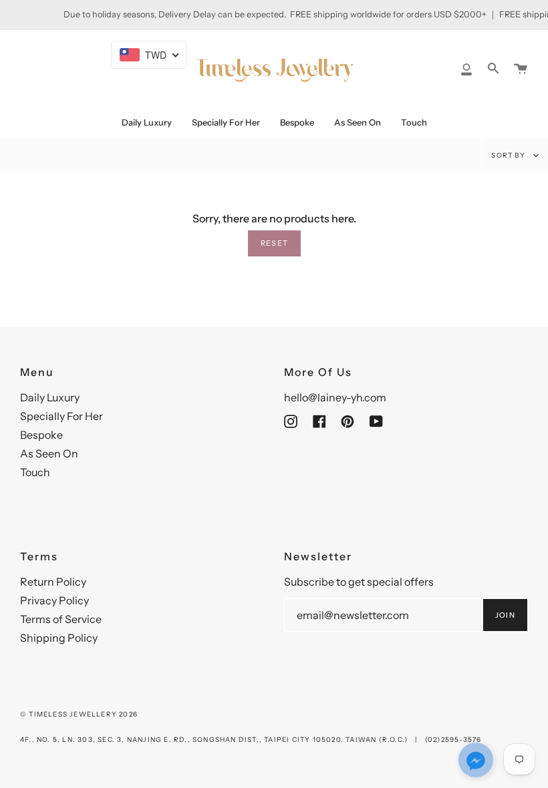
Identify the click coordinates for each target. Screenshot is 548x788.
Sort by (509, 155)
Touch (35, 472)
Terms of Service (61, 619)
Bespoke (41, 434)
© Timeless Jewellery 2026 (79, 714)
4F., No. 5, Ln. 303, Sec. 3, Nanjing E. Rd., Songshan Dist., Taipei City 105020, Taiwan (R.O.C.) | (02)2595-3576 (250, 739)
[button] (475, 761)
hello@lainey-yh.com (335, 397)
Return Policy (53, 581)
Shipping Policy (59, 637)
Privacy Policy (54, 600)
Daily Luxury (50, 397)
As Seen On (49, 453)
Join (505, 615)
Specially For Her (61, 416)
